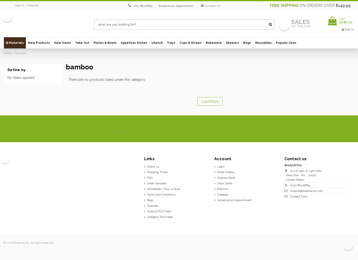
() (212, 6)
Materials (16, 43)
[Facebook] (316, 129)
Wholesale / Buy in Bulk (163, 189)
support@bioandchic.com (306, 191)
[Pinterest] (341, 129)
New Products (39, 43)
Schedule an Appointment (175, 6)
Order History (226, 172)
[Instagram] (333, 129)
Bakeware (214, 43)
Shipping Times (157, 172)
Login (221, 166)
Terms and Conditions (161, 194)
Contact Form (299, 196)
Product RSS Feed (159, 211)
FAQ (149, 177)
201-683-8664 (143, 6)
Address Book (226, 177)
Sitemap (152, 205)
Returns (222, 189)
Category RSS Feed (160, 217)
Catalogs (222, 194)
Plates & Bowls (105, 43)
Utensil (157, 43)
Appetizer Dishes (134, 43)
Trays (171, 43)
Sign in (19, 5)
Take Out (82, 43)
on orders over (310, 5)
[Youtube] (349, 129)
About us (153, 166)
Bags (247, 43)
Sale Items (62, 43)
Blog (150, 200)
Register (33, 5)
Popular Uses (286, 43)
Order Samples (157, 183)
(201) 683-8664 (300, 185)
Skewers (232, 43)
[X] (324, 129)
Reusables (263, 43)
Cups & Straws (190, 43)
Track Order (224, 183)
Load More (210, 101)
